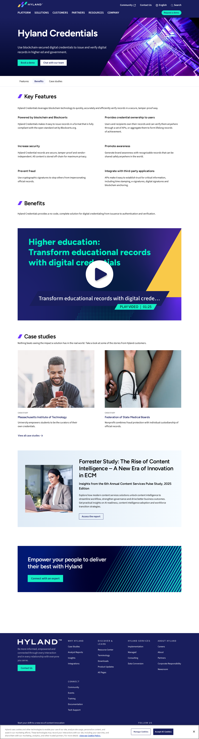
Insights (71, 658)
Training (72, 698)
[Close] (194, 731)
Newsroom (163, 669)
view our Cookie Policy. (90, 735)
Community (73, 687)
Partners (162, 658)
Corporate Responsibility (169, 663)
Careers (161, 646)
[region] (99, 732)
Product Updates (106, 666)
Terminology (104, 655)
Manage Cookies (141, 731)
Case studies (55, 81)
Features (24, 81)
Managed (132, 652)
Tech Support (74, 710)
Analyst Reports (75, 652)
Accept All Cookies (163, 731)
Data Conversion (135, 663)
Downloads (103, 661)
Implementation (135, 646)
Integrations (73, 663)
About (161, 652)
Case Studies (74, 646)
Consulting (133, 658)
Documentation (75, 704)
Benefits (38, 81)
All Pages (102, 672)
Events (71, 693)
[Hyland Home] (30, 5)
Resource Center (105, 649)
